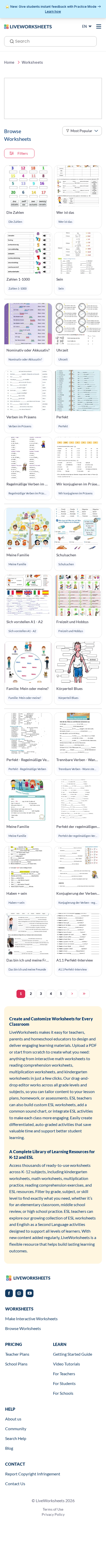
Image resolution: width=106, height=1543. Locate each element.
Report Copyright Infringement (32, 1473)
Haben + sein (16, 893)
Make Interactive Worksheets (31, 1318)
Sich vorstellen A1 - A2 (24, 622)
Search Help (15, 1438)
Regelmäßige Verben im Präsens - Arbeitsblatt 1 (28, 484)
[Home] (28, 26)
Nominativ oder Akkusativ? (28, 350)
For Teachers (64, 1373)
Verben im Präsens (21, 417)
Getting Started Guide (72, 1354)
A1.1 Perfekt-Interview (74, 960)
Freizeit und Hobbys (72, 622)
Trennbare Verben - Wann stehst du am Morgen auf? (78, 759)
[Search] (10, 41)
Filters (22, 153)
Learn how (53, 11)
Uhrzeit (62, 350)
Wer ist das (65, 212)
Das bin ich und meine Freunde (28, 960)
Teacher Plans (17, 1354)
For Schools (63, 1393)
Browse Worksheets (23, 1328)
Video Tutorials (66, 1363)
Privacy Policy (53, 1514)
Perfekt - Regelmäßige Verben (28, 759)
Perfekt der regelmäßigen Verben (78, 826)
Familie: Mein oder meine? (27, 688)
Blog (9, 1448)
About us (13, 1418)
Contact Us (15, 1483)
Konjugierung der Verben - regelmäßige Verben (78, 893)
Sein (59, 279)
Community (15, 1428)
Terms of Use (53, 1509)
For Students (64, 1383)
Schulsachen (66, 555)
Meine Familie (17, 555)
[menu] (99, 26)
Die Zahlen (15, 212)
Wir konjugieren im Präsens (78, 484)
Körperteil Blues (69, 688)
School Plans (16, 1363)
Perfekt (62, 417)
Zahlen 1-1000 (18, 279)
